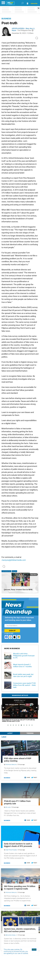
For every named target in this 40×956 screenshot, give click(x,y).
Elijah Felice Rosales (11, 850)
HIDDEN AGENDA (18, 28)
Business (6, 18)
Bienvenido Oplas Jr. (11, 935)
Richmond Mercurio (11, 764)
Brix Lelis (8, 807)
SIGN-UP (12, 631)
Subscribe (34, 3)
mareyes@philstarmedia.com (14, 560)
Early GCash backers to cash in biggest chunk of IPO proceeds (18, 844)
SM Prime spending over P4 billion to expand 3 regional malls (19, 887)
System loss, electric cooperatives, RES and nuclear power (20, 930)
